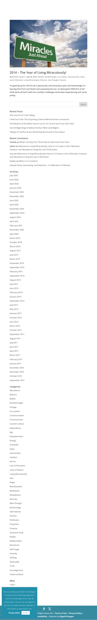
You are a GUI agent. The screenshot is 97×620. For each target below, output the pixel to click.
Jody (12, 165)
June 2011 (14, 347)
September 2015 (17, 267)
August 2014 (15, 280)
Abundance (15, 390)
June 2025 (14, 200)
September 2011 (17, 334)
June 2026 (14, 179)
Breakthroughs (51, 77)
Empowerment (16, 436)
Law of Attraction (16, 80)
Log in (12, 584)
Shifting (13, 557)
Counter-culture (17, 423)
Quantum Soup (16, 532)
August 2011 (15, 338)
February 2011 (16, 359)
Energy (13, 440)
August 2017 (15, 250)
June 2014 (14, 288)
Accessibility (41, 616)
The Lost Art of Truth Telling (22, 115)
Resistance (14, 545)
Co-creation (62, 77)
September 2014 (17, 275)
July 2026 (14, 175)
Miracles (43, 80)
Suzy (12, 153)
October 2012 (16, 317)
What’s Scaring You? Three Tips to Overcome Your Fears (45, 142)
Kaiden (13, 161)
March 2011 (15, 355)
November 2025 (17, 196)
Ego (11, 432)
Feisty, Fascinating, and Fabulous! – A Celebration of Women (43, 165)
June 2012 (14, 321)
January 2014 (15, 296)
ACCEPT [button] (25, 613)
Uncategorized (16, 570)
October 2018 (16, 242)
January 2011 (15, 363)
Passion (13, 516)
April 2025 (14, 204)
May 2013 (14, 309)
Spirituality (14, 561)
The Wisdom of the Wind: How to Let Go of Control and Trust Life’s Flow (42, 123)
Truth (12, 566)
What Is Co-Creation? (28, 161)
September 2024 (17, 213)
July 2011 (14, 342)
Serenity (13, 553)
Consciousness (73, 77)
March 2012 (15, 326)
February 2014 (16, 292)
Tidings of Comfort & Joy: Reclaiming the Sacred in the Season (37, 132)
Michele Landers (18, 77)
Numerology (15, 507)
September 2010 (17, 380)
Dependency (15, 428)
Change (13, 407)
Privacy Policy (75, 613)
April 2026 (14, 183)
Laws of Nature (16, 470)
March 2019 (15, 238)
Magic (12, 482)
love (11, 478)
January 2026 (15, 188)
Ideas (82, 77)
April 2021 (14, 221)
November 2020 (17, 229)
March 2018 (15, 246)
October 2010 (16, 376)
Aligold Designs (66, 616)
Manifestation (16, 486)
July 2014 (14, 284)
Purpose (63, 80)
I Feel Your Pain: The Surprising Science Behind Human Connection (39, 119)
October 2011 (16, 330)
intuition (13, 457)
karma (12, 461)
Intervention (15, 453)
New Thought (53, 80)
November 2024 (17, 208)
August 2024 (15, 217)
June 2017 (14, 255)
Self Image (14, 549)
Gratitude (14, 444)
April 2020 (14, 234)
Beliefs (41, 77)
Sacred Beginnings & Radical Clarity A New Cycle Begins (34, 127)
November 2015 (17, 263)
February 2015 (16, 271)
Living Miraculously (31, 80)
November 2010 (17, 372)
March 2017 (15, 259)
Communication (17, 415)
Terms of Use (61, 613)
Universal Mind (16, 574)
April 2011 (14, 351)
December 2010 (17, 367)
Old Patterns (15, 511)
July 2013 (14, 305)
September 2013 (17, 301)
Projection (14, 524)
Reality (13, 536)
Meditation (15, 490)
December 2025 (17, 192)
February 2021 (16, 225)
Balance (13, 394)
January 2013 (15, 313)
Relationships (16, 541)
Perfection (14, 520)
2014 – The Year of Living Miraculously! (38, 72)
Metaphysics (15, 495)
